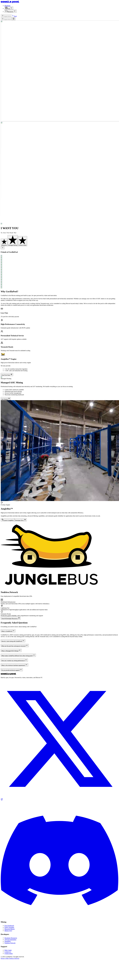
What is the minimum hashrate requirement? (13, 665)
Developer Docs (19, 520)
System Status (8, 953)
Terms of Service (14, 958)
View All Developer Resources (9, 618)
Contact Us (7, 952)
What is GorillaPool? (6, 631)
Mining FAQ (8, 930)
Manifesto (7, 5)
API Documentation (10, 939)
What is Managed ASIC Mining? (10, 651)
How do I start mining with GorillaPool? (11, 641)
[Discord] (59, 918)
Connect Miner (22, 245)
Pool (8, 8)
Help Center (8, 950)
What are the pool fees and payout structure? (13, 646)
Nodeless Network (9, 943)
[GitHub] (2, 800)
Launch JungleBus (9, 520)
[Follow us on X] (59, 797)
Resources (10, 11)
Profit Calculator (9, 927)
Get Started (4, 399)
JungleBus (7, 941)
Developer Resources (10, 938)
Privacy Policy (5, 958)
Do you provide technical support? (10, 670)
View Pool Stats (5, 375)
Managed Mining (12, 245)
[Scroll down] (2, 247)
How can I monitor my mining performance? (13, 660)
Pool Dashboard (9, 925)
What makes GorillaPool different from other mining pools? (17, 655)
